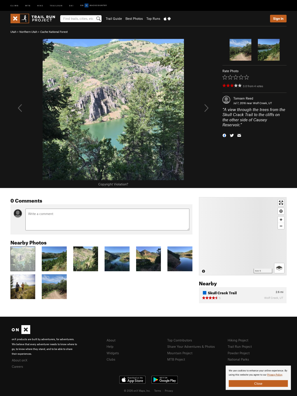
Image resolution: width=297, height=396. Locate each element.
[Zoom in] (281, 219)
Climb (14, 5)
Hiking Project (238, 340)
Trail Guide (114, 18)
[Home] (34, 18)
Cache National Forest (54, 31)
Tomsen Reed (243, 98)
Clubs (111, 359)
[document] (258, 378)
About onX (19, 360)
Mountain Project (179, 353)
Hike (40, 5)
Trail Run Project (240, 346)
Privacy (169, 390)
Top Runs (153, 18)
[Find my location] (281, 211)
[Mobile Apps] (167, 18)
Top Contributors (179, 340)
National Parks (238, 359)
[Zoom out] (281, 226)
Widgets (113, 353)
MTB (28, 5)
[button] (224, 134)
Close (258, 383)
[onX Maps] (21, 333)
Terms (157, 390)
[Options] (279, 268)
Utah (13, 31)
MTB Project (176, 359)
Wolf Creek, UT (262, 103)
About (111, 340)
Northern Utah (28, 31)
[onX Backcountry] (93, 5)
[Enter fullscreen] (281, 203)
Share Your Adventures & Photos (191, 346)
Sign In (278, 18)
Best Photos (134, 18)
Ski (71, 5)
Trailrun (56, 5)
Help (110, 346)
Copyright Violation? (113, 184)
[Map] (242, 236)
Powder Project (239, 353)
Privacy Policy (274, 374)
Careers (17, 366)
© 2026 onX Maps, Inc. (137, 390)
